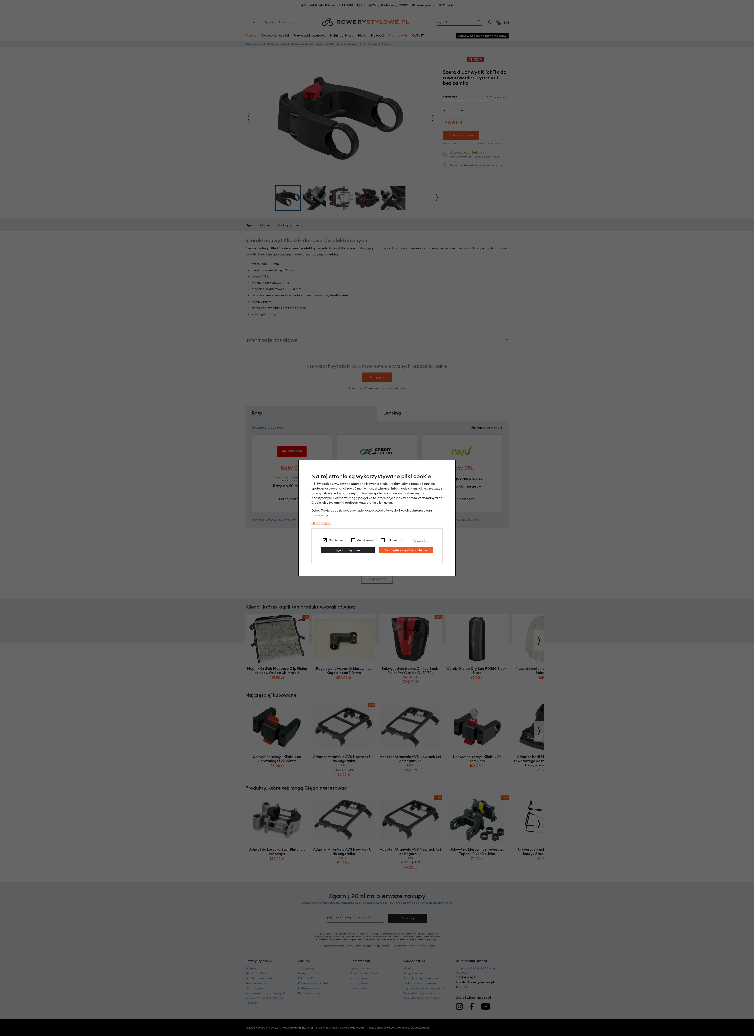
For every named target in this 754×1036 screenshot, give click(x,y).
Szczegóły (420, 540)
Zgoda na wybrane (348, 550)
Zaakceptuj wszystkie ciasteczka (406, 550)
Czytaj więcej (321, 523)
